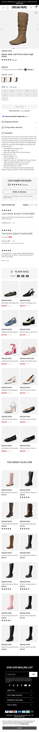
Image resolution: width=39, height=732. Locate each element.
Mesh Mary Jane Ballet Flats (10, 303)
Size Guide (13, 87)
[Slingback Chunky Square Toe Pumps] (10, 376)
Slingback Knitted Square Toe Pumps (10, 332)
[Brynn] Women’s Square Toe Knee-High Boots (16, 492)
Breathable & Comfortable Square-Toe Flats (10, 448)
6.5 (12, 91)
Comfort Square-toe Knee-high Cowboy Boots (16, 555)
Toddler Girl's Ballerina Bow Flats (28, 361)
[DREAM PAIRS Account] (31, 7)
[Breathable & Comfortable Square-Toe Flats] (10, 434)
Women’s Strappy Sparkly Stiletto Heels (10, 419)
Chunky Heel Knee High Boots (11, 524)
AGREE (19, 728)
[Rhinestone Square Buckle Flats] (28, 405)
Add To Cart (19, 107)
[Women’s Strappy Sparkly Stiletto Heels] (10, 405)
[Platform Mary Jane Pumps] (28, 318)
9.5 (19, 95)
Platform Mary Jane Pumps (28, 332)
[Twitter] (29, 685)
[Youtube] (25, 685)
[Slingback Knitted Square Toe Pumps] (10, 318)
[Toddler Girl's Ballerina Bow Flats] (28, 347)
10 (27, 95)
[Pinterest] (21, 685)
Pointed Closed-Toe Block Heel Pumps (28, 390)
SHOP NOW (19, 3)
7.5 (27, 91)
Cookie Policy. (24, 724)
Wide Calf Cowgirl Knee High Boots (12, 647)
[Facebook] (9, 685)
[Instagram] (13, 685)
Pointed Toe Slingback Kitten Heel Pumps (28, 303)
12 (5, 99)
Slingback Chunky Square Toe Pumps (10, 390)
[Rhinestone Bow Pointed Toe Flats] (28, 434)
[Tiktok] (17, 685)
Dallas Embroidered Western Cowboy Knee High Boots (18, 584)
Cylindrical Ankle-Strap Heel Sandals (10, 361)
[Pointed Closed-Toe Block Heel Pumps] (28, 376)
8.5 (5, 95)
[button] (3, 7)
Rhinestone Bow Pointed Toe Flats (28, 448)
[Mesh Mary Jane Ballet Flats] (10, 289)
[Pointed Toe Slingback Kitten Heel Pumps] (28, 289)
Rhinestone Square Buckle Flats (28, 419)
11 (34, 95)
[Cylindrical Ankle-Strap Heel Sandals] (10, 347)
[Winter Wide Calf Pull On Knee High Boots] (4, 79)
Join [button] (33, 674)
